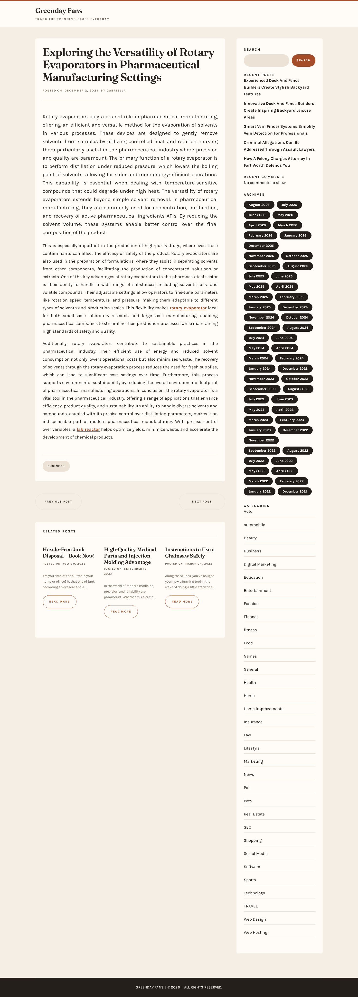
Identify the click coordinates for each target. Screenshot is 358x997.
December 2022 (295, 430)
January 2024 (260, 368)
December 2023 (295, 368)
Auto (248, 511)
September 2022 (262, 450)
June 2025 (284, 276)
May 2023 (256, 410)
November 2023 (261, 379)
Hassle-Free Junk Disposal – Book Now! (69, 552)
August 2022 (297, 450)
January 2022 (260, 491)
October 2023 (297, 379)
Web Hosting (255, 932)
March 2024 (258, 358)
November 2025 (261, 256)
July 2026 (289, 205)
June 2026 (257, 215)
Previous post (58, 501)
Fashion (251, 603)
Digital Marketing (260, 564)
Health (250, 682)
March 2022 (258, 481)
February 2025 (291, 297)
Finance (251, 616)
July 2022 (256, 461)
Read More (59, 601)
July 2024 (256, 338)
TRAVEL (251, 906)
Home (249, 695)
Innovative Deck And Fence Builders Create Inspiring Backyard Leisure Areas (279, 110)
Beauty (250, 537)
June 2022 (284, 461)
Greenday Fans (58, 10)
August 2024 (297, 328)
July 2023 (256, 399)
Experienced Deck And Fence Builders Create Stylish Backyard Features (276, 87)
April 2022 (284, 471)
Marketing (253, 761)
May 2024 (256, 348)
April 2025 (284, 286)
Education (253, 577)
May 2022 (256, 471)
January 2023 (260, 430)
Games (250, 656)
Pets (248, 800)
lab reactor (88, 429)
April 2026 (257, 225)
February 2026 (261, 235)
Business (56, 466)
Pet (247, 787)
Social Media (256, 853)
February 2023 (292, 420)
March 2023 (258, 420)
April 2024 (284, 348)
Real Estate (254, 814)
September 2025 (262, 266)
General (251, 669)
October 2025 (297, 256)
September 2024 (262, 328)
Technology (254, 892)
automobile (254, 524)
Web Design (255, 919)
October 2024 (297, 317)
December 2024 (295, 307)
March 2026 (287, 225)
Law (247, 734)
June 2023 (284, 399)
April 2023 (285, 410)
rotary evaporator (188, 308)
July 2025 (256, 276)
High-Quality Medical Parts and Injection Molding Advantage (130, 555)
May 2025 (256, 286)
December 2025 (261, 246)
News (249, 774)
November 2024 (261, 317)
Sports (250, 879)
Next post (201, 501)
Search (252, 49)
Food (248, 642)
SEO (247, 827)
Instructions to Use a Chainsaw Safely (190, 552)
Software (252, 866)
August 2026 (259, 205)
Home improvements (263, 708)
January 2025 (260, 307)
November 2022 (261, 440)
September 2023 (262, 389)
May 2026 (285, 215)
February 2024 (291, 358)
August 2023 (298, 389)
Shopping (253, 840)
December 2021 (295, 491)
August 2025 (297, 266)
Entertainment (257, 590)
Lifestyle (252, 748)
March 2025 (258, 297)
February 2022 (291, 481)
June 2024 (284, 338)
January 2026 (295, 235)
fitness (250, 629)
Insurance (253, 721)
